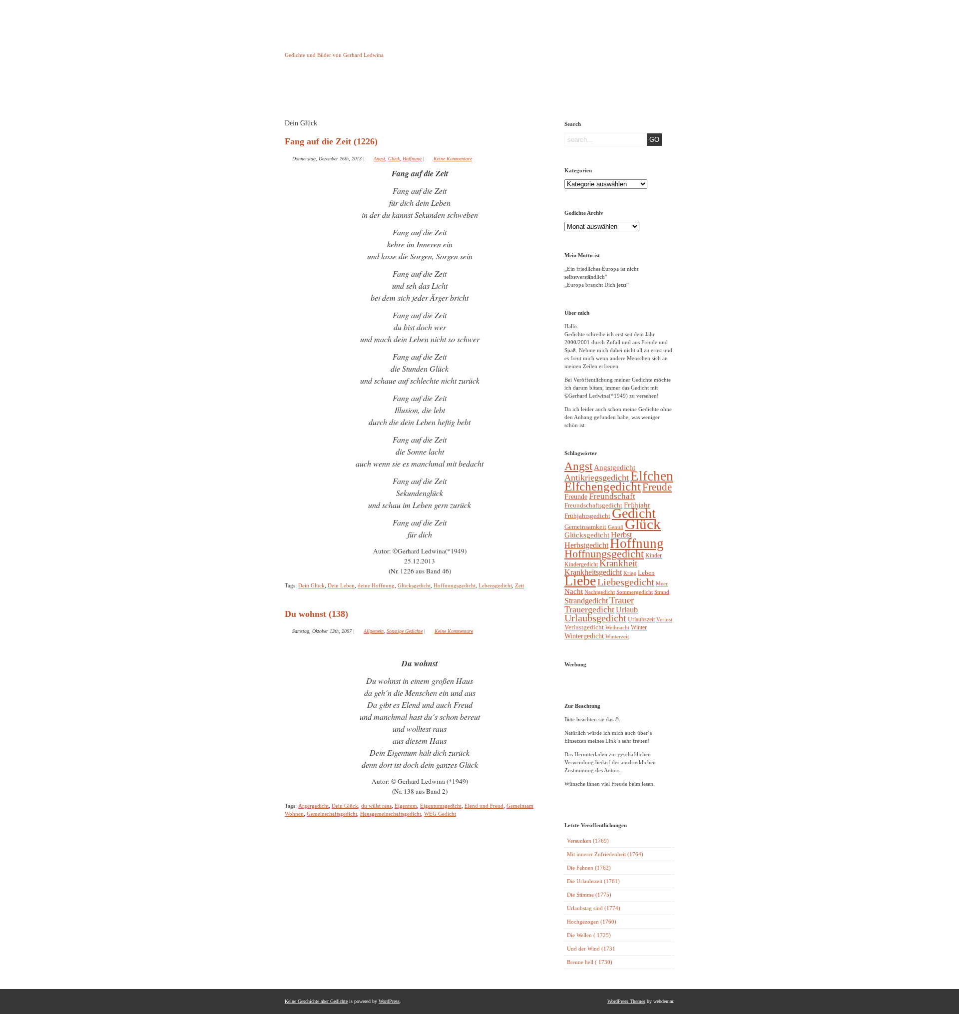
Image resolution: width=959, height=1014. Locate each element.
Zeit (519, 585)
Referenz (513, 91)
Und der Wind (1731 (591, 949)
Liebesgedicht (625, 582)
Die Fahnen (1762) (589, 868)
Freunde (575, 497)
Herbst (621, 534)
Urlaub (627, 609)
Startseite (310, 91)
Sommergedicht (634, 592)
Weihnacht (617, 627)
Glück (394, 158)
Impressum (412, 91)
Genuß (615, 527)
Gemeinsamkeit (585, 526)
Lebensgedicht (495, 585)
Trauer (621, 600)
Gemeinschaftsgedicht (332, 814)
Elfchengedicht (602, 486)
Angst (379, 158)
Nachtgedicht (599, 592)
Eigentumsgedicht (441, 806)
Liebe (580, 580)
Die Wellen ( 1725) (589, 935)
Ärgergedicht (313, 806)
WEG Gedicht (440, 814)
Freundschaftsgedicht (593, 505)
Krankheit (618, 563)
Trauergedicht (589, 609)
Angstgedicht (614, 468)
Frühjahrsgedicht (587, 515)
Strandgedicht (586, 600)
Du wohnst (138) (316, 614)
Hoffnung (412, 158)
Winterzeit (617, 636)
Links (462, 91)
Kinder (653, 555)
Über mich (564, 91)
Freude (657, 487)
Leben (646, 572)
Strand (661, 592)
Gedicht (634, 513)
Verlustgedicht (584, 627)
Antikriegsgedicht (596, 478)
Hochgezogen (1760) (591, 922)
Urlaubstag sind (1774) (593, 908)
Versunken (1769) (588, 841)
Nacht (573, 591)
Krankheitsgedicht (593, 572)
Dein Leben (341, 585)
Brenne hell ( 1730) (589, 962)
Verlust (664, 619)
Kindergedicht (581, 564)
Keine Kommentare (453, 158)
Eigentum (406, 806)
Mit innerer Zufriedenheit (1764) (605, 854)
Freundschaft (612, 496)
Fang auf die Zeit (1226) (331, 141)
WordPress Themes (626, 1001)
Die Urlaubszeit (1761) (593, 881)
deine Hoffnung (376, 585)
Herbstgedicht (586, 545)
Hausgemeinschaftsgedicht (390, 814)
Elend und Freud (484, 806)
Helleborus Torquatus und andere (361, 94)
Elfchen (651, 476)
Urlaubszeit (641, 619)
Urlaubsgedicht (595, 618)
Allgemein (374, 631)
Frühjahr (637, 505)
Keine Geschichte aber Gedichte (364, 45)
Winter (639, 627)
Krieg (629, 573)
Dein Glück (311, 585)
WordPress (389, 1001)
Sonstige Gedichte (405, 631)
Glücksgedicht (414, 585)
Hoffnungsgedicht (455, 585)
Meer (662, 583)
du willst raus (376, 806)
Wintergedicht (584, 636)
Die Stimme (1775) (589, 895)
